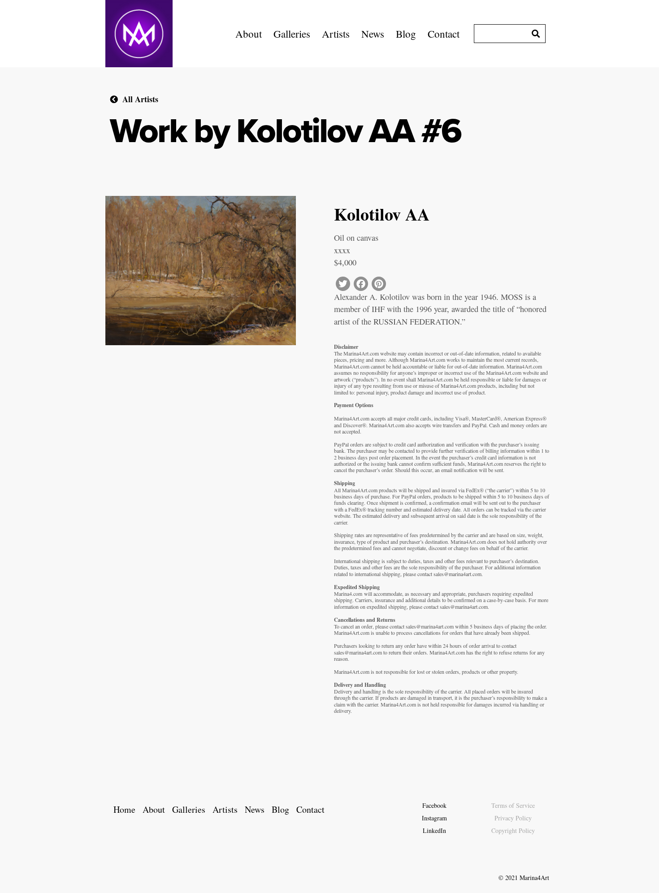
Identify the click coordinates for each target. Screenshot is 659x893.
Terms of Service (513, 805)
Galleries (291, 33)
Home (124, 809)
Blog (406, 33)
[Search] (535, 34)
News (372, 33)
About (248, 33)
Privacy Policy (513, 818)
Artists (336, 33)
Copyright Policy (513, 830)
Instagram (434, 818)
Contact (444, 33)
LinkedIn (434, 830)
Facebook (434, 805)
